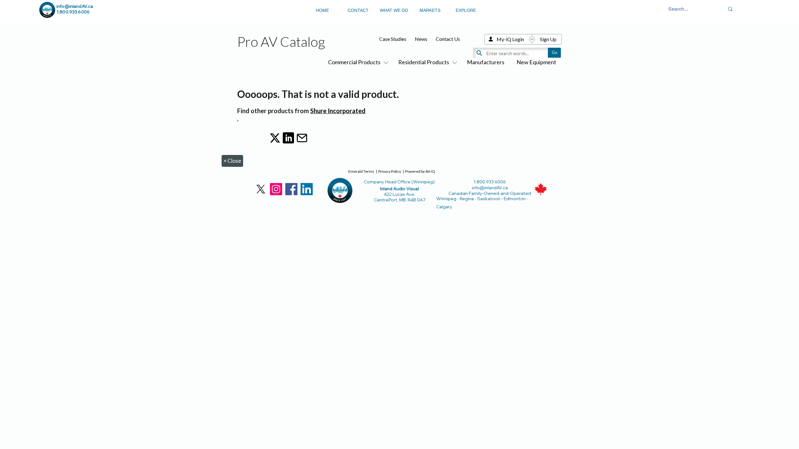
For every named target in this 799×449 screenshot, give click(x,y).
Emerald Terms (361, 171)
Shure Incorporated (337, 110)
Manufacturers (485, 62)
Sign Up (548, 39)
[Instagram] (276, 189)
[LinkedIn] (307, 189)
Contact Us (448, 39)
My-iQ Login (510, 39)
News (421, 39)
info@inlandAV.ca (74, 6)
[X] (261, 189)
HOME (322, 10)
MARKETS (429, 10)
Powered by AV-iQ (420, 171)
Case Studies (392, 39)
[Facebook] (291, 189)
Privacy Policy (389, 171)
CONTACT (358, 10)
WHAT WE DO (394, 10)
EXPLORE (466, 10)
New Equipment (536, 62)
